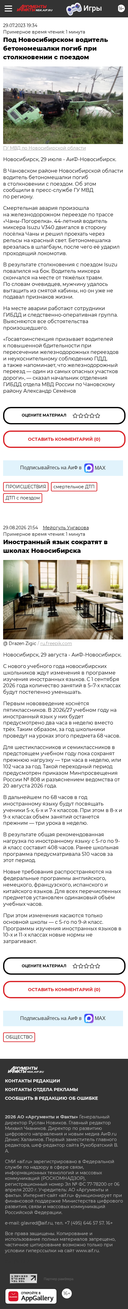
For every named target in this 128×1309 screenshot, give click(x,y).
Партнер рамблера (58, 1279)
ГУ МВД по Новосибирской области (44, 148)
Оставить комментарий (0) (64, 439)
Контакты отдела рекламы (41, 1089)
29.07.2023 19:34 (20, 25)
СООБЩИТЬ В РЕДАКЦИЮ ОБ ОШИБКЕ (51, 1098)
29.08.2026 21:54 (20, 527)
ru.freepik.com (56, 643)
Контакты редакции (32, 1081)
